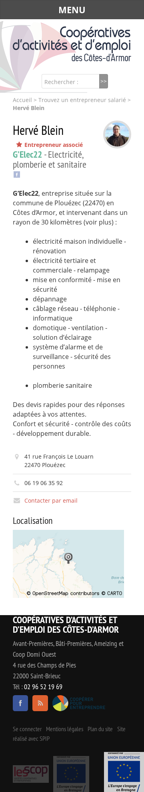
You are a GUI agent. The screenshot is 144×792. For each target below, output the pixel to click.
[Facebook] (17, 173)
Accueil (22, 100)
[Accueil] (72, 43)
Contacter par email (51, 500)
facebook (20, 703)
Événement (124, 772)
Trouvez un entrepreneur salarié (82, 100)
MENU (72, 10)
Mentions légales (64, 729)
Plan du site (100, 729)
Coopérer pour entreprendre (79, 703)
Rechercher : (61, 82)
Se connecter (27, 729)
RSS (40, 703)
